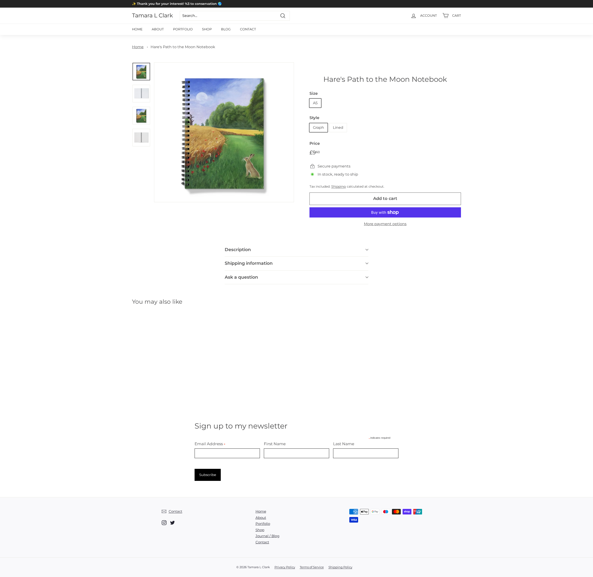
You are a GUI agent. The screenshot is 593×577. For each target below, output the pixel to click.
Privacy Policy (284, 567)
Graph (318, 127)
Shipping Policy (340, 567)
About (158, 29)
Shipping (338, 186)
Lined (338, 127)
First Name (275, 443)
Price (314, 143)
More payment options (385, 224)
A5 (315, 103)
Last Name (343, 443)
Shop (207, 29)
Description (238, 249)
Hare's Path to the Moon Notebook (183, 47)
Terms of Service (312, 567)
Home (137, 29)
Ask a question (241, 277)
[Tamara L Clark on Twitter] (172, 522)
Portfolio (183, 29)
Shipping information (249, 263)
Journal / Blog (267, 536)
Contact (248, 29)
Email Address (210, 443)
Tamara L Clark (152, 15)
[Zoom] (224, 132)
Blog (226, 29)
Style (314, 117)
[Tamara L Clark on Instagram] (164, 522)
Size (313, 93)
